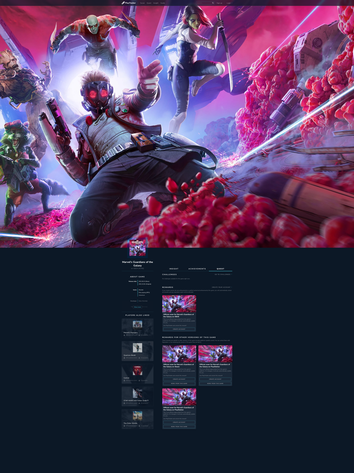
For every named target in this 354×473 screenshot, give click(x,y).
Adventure (142, 295)
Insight (155, 3)
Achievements (197, 269)
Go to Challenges (223, 274)
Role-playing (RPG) (144, 292)
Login (229, 3)
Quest (149, 3)
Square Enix (142, 309)
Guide (162, 3)
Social (142, 3)
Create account (179, 329)
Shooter (141, 290)
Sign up (219, 3)
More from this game (179, 383)
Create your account (221, 287)
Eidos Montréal (143, 301)
